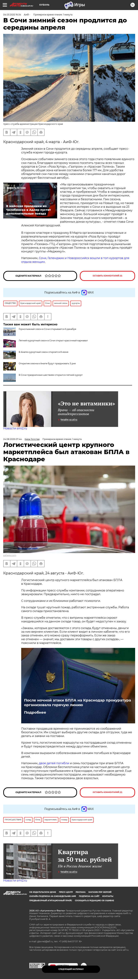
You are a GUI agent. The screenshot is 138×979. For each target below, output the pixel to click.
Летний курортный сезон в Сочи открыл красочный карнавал (53, 340)
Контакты (107, 896)
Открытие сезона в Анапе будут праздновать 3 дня (47, 363)
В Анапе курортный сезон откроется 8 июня (43, 352)
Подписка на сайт (89, 896)
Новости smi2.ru (15, 428)
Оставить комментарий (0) (107, 276)
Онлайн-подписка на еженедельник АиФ (52, 896)
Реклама (81, 892)
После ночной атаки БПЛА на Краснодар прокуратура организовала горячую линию (77, 702)
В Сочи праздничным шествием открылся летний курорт (51, 375)
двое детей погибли (54, 763)
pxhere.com (9, 555)
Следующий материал (71, 969)
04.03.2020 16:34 (12, 14)
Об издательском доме (42, 892)
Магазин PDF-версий (99, 892)
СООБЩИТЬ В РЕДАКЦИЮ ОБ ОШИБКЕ (94, 900)
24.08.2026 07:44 (12, 439)
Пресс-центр (66, 892)
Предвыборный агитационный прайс (50, 900)
